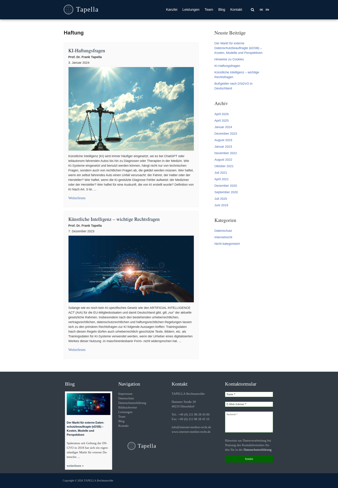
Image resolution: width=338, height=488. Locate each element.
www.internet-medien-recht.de (191, 431)
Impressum (125, 393)
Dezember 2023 (225, 133)
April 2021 (221, 179)
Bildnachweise (127, 407)
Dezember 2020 (225, 185)
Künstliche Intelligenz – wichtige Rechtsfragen (114, 219)
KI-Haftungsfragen (86, 50)
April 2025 (221, 120)
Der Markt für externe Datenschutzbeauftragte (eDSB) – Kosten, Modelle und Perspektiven (238, 48)
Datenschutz (223, 230)
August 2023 (223, 140)
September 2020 (226, 192)
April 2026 (221, 114)
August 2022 (223, 159)
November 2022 (225, 153)
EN (267, 9)
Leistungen (190, 9)
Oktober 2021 (224, 166)
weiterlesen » (75, 465)
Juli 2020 (220, 198)
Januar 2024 (223, 127)
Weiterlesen (77, 198)
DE (261, 9)
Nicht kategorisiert (227, 243)
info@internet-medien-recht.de (191, 427)
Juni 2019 (221, 205)
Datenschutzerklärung (132, 403)
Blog (221, 9)
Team (209, 9)
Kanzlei (171, 9)
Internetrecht (223, 237)
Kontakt (236, 9)
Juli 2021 (220, 172)
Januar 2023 (223, 146)
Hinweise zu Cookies (229, 59)
